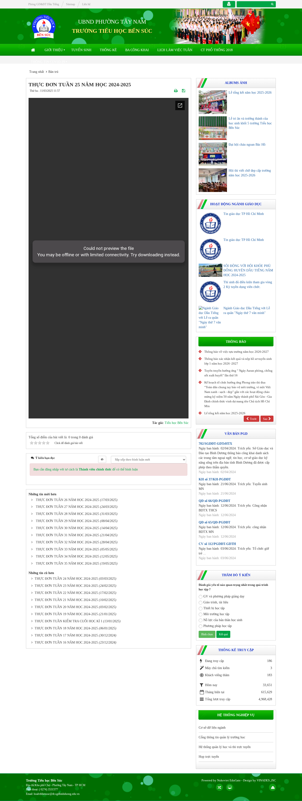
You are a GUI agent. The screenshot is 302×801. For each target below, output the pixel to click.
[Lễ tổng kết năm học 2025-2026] (213, 102)
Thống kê (108, 50)
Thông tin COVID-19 (48, 62)
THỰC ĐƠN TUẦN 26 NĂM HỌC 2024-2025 (67, 500)
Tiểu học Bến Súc (177, 423)
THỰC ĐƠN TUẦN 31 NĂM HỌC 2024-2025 (67, 535)
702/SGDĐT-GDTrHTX (215, 443)
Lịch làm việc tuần (174, 50)
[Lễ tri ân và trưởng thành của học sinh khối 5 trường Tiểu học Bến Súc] (213, 128)
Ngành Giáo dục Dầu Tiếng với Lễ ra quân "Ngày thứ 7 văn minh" (246, 310)
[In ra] (176, 90)
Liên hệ (86, 4)
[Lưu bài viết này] (184, 90)
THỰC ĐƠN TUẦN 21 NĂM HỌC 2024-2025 (66, 600)
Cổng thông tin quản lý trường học (222, 737)
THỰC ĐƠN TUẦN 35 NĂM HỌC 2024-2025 (67, 563)
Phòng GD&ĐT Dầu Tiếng (43, 4)
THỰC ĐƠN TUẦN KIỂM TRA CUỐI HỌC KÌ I (68, 621)
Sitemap (70, 4)
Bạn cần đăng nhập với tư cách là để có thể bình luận (86, 469)
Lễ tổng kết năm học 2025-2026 (250, 92)
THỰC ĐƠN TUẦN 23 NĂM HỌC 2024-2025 (66, 586)
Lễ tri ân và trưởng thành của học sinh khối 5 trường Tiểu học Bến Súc (250, 123)
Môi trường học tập (216, 614)
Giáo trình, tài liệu (215, 602)
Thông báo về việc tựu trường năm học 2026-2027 (236, 351)
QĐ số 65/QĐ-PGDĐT (214, 522)
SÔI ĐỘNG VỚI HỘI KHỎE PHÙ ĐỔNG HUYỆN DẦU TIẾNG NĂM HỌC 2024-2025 (248, 270)
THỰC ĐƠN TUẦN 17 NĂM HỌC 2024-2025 (66, 635)
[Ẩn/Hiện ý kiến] (102, 459)
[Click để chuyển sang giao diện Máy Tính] (229, 787)
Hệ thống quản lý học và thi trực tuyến (225, 747)
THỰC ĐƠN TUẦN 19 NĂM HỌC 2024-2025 (66, 614)
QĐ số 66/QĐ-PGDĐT (214, 501)
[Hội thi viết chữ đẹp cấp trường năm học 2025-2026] (213, 180)
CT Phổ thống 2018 (217, 50)
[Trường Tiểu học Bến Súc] (43, 26)
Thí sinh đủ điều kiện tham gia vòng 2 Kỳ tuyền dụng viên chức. (247, 284)
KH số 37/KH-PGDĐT (215, 479)
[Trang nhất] (33, 50)
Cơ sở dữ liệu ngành (212, 727)
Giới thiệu (54, 50)
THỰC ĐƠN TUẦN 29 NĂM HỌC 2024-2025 (67, 521)
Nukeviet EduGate (229, 780)
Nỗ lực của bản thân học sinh (222, 620)
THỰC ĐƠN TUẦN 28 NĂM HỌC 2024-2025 (67, 514)
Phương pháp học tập (217, 626)
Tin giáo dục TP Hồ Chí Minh (243, 214)
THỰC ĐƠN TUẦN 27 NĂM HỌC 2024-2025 (67, 507)
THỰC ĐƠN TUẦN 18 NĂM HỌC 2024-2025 (66, 628)
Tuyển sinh (81, 50)
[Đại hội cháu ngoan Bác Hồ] (213, 154)
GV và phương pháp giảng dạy (223, 596)
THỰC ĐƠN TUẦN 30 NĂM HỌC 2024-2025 (67, 528)
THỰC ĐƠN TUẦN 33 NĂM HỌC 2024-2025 (67, 549)
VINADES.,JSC (266, 780)
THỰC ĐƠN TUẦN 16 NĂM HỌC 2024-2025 (66, 642)
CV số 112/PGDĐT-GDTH (217, 544)
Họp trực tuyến (209, 756)
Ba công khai (137, 50)
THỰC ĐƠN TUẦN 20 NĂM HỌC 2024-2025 (66, 607)
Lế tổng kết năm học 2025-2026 (224, 413)
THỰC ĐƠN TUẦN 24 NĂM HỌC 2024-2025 (66, 578)
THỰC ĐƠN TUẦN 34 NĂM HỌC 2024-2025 (67, 556)
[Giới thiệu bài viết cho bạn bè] (170, 90)
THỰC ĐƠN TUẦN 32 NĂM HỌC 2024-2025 (67, 542)
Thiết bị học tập (214, 608)
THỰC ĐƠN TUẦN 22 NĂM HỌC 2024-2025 (66, 593)
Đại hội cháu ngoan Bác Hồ (247, 144)
